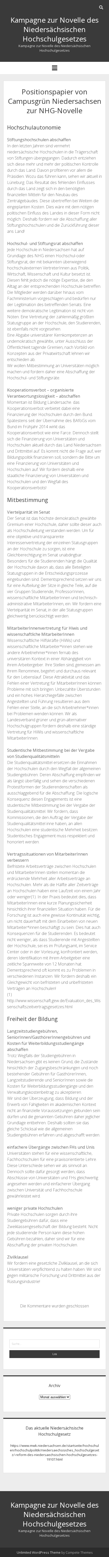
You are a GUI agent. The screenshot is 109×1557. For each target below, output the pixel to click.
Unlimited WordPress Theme (39, 1552)
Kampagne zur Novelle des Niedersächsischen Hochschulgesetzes (54, 29)
